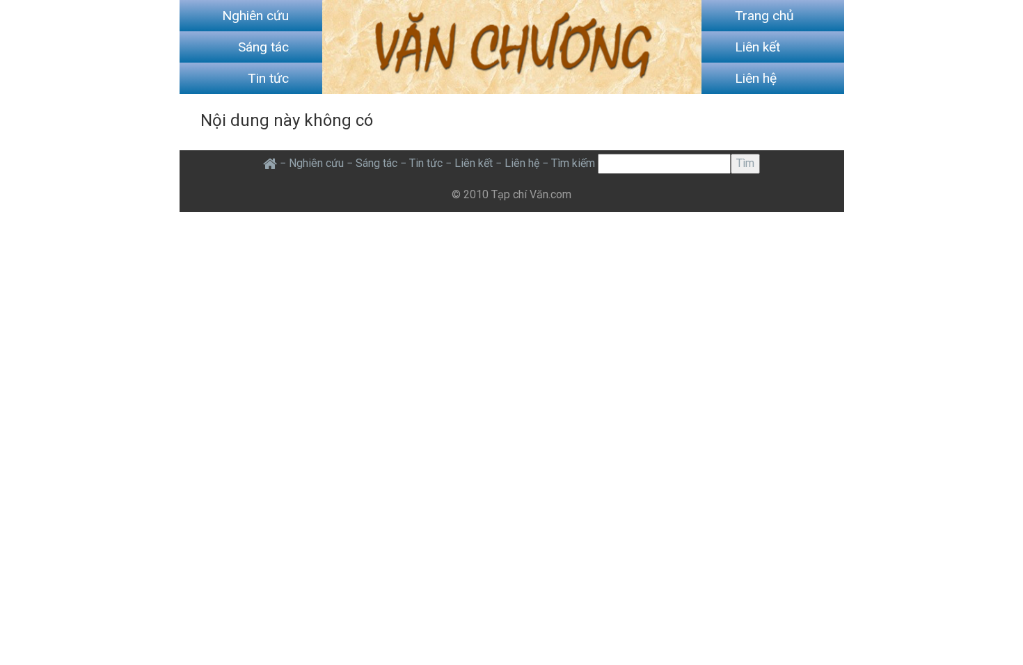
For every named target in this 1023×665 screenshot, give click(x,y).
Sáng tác (263, 47)
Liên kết (757, 47)
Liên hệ (756, 78)
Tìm (745, 163)
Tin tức (268, 78)
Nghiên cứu (255, 16)
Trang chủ (764, 16)
